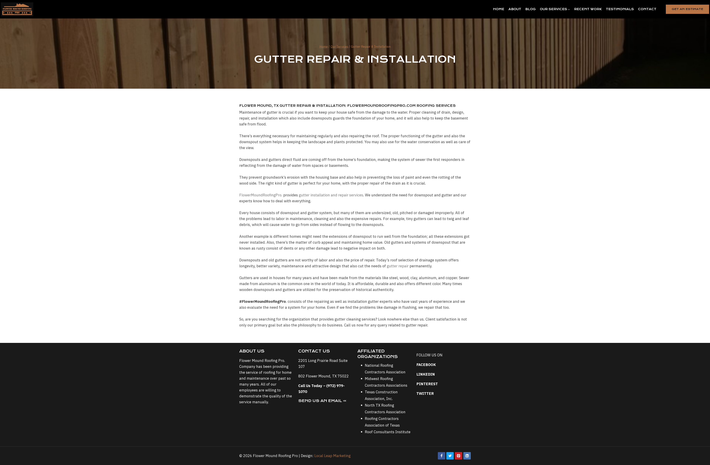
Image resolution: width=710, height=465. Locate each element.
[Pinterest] (458, 455)
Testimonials (620, 9)
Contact (647, 9)
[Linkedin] (467, 455)
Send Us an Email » (322, 400)
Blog (530, 9)
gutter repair (398, 265)
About (514, 9)
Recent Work (588, 9)
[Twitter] (450, 455)
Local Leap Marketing (332, 455)
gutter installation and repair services (331, 195)
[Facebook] (441, 455)
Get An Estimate (687, 9)
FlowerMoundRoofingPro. (260, 195)
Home (498, 9)
